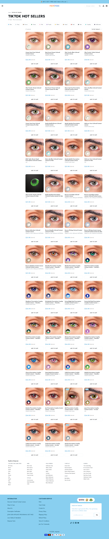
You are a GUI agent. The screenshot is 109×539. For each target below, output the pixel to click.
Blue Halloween (49, 483)
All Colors (10, 465)
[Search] (100, 6)
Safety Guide (86, 479)
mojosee (57, 532)
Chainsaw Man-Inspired (70, 473)
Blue (11, 24)
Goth (28, 484)
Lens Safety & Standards (14, 518)
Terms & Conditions (44, 521)
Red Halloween (49, 475)
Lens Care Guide (87, 473)
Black (9, 484)
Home (9, 12)
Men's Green (30, 473)
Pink (42, 24)
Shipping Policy (43, 515)
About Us (9, 508)
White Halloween (49, 479)
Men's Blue (29, 471)
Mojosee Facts (11, 521)
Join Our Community (44, 524)
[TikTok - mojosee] (71, 523)
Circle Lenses (30, 480)
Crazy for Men (30, 475)
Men (81, 24)
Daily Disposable (30, 482)
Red (73, 24)
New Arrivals (67, 480)
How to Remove (87, 471)
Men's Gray (29, 469)
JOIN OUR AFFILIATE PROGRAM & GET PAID (20, 515)
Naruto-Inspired (68, 467)
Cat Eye (47, 473)
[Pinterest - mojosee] (76, 523)
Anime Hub (67, 465)
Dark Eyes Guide (87, 475)
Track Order (42, 505)
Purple (49, 24)
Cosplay (89, 24)
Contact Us (42, 508)
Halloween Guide (87, 477)
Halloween (98, 24)
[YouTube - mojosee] (78, 523)
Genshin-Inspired (68, 469)
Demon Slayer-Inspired (69, 471)
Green (34, 24)
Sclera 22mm (49, 469)
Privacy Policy (42, 511)
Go (97, 515)
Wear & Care (11, 505)
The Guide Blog (87, 465)
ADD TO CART (34, 64)
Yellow (57, 24)
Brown (26, 24)
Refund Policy (42, 518)
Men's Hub (29, 465)
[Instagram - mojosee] (73, 523)
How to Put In (86, 469)
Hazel (66, 24)
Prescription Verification (13, 511)
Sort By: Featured (96, 29)
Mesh (47, 471)
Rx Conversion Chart (88, 467)
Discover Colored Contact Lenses (16, 502)
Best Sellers (67, 478)
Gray (18, 24)
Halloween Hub (49, 465)
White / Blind (49, 467)
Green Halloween (50, 481)
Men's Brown (30, 467)
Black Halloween (49, 477)
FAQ (40, 502)
